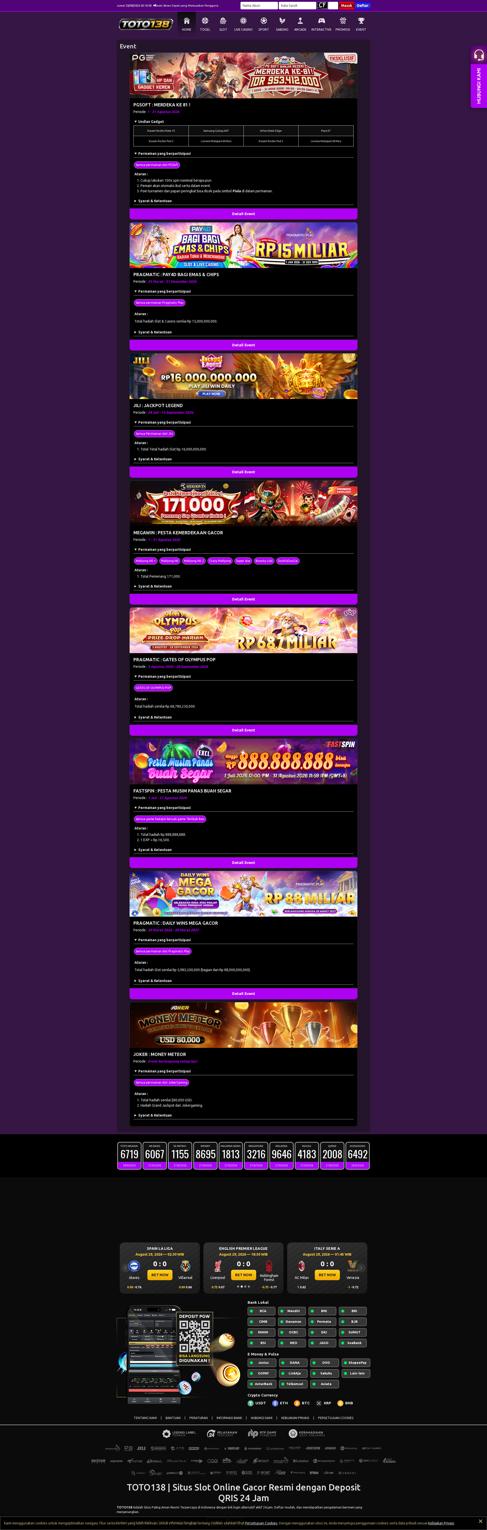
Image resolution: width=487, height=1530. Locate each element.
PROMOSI (343, 29)
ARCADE (300, 29)
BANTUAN (173, 1418)
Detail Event (243, 214)
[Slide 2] (242, 1286)
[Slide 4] (249, 1286)
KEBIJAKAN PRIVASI (295, 1418)
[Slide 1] (238, 1286)
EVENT (361, 29)
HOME (186, 29)
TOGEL (205, 29)
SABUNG (282, 29)
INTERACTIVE (321, 29)
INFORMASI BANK (229, 1418)
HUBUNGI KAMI (261, 1418)
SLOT (223, 29)
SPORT (263, 29)
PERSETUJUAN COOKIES (336, 1418)
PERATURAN (198, 1418)
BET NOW (159, 1275)
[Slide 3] (245, 1286)
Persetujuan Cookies (261, 1523)
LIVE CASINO (243, 29)
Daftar (362, 6)
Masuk (346, 6)
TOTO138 (124, 1507)
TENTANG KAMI (145, 1418)
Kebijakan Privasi (441, 1523)
